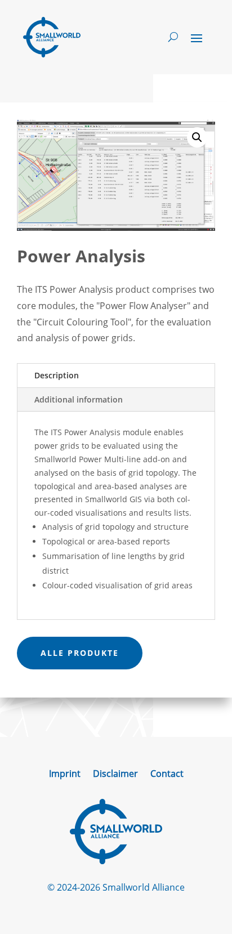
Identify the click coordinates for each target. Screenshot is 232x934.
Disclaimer (115, 775)
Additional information (78, 399)
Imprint (65, 775)
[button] (197, 137)
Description (56, 375)
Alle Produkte (80, 652)
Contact (167, 775)
